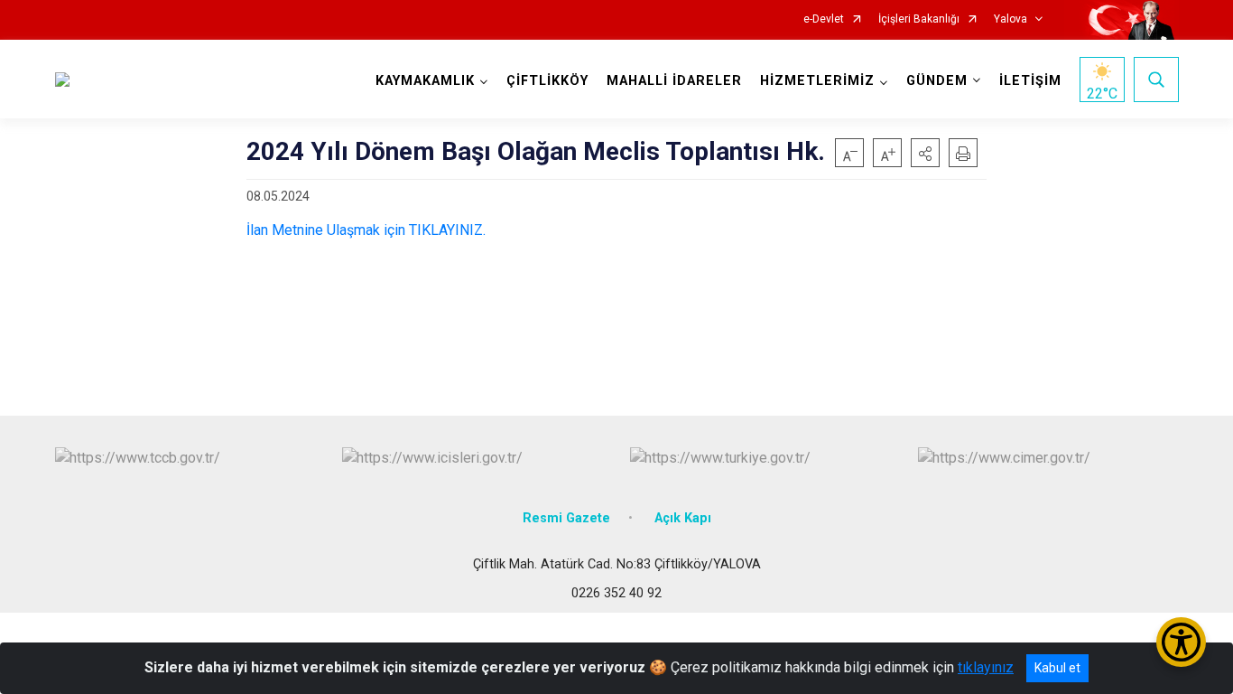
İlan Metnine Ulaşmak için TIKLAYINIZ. (366, 230)
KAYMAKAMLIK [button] (425, 81)
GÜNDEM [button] (937, 81)
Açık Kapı (682, 518)
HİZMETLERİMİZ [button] (817, 81)
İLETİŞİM (1030, 81)
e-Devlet (823, 19)
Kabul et (1057, 668)
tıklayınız (986, 667)
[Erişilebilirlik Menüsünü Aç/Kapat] (1181, 642)
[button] (925, 152)
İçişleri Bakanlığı (919, 19)
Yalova (1010, 19)
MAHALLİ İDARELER (674, 81)
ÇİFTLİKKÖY (547, 81)
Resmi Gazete (566, 518)
